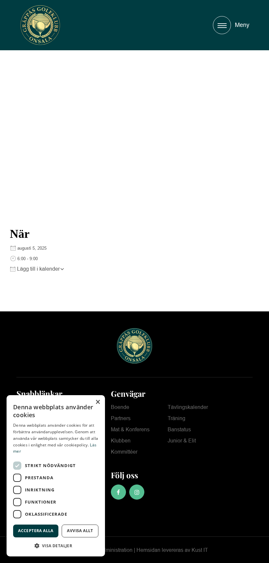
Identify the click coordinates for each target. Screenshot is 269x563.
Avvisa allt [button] (80, 530)
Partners (121, 418)
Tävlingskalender (188, 407)
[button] (55, 546)
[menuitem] (229, 25)
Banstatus (179, 429)
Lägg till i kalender (38, 269)
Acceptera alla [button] (35, 530)
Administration (116, 550)
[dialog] (56, 475)
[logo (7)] (40, 25)
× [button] (97, 402)
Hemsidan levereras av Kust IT (172, 550)
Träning (176, 418)
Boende (120, 407)
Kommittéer (124, 452)
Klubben (121, 440)
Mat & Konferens (130, 429)
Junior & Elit (182, 440)
